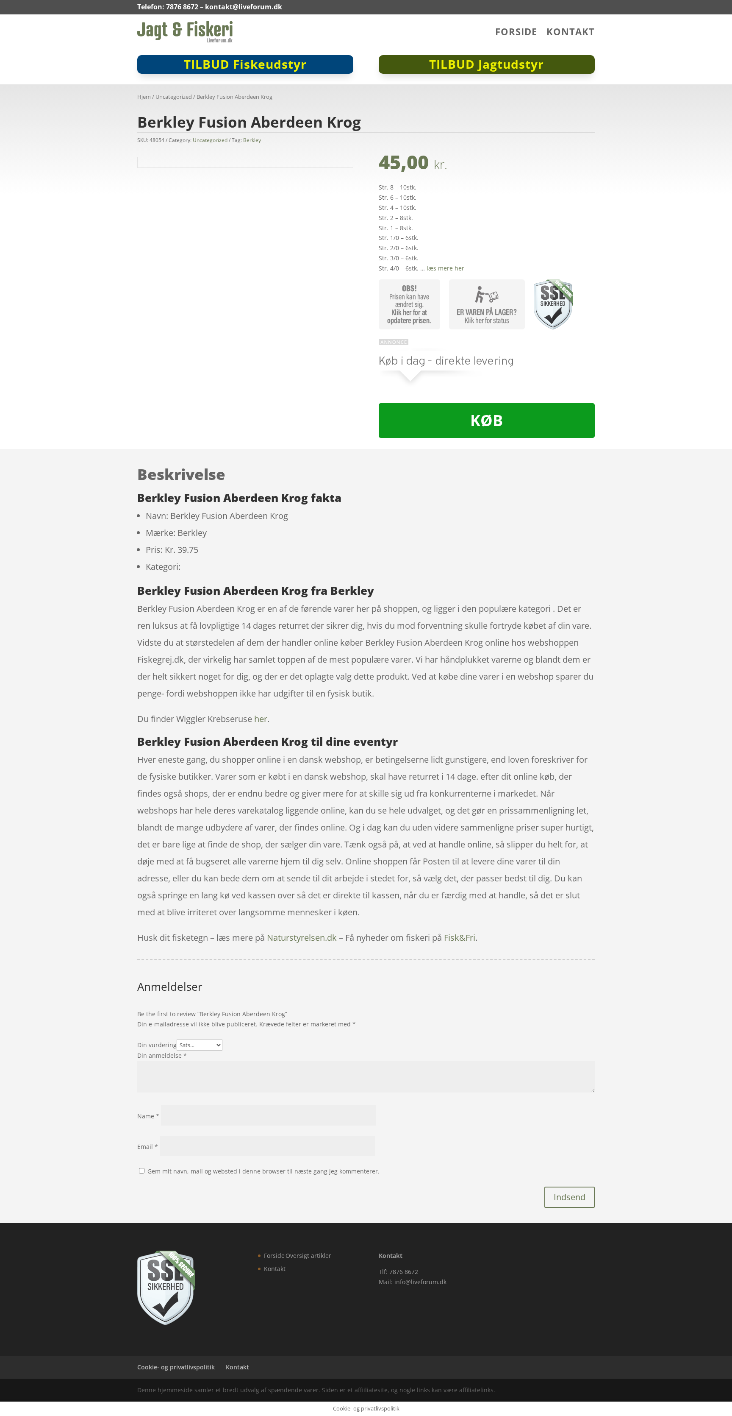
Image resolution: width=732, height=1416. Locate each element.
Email (147, 1147)
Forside (516, 33)
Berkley (252, 140)
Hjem (144, 96)
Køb (486, 420)
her (260, 719)
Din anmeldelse (162, 1055)
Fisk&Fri (459, 937)
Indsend (569, 1197)
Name (148, 1116)
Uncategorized (173, 96)
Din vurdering (157, 1045)
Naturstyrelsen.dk (302, 937)
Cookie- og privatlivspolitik (176, 1367)
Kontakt (570, 33)
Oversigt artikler (308, 1256)
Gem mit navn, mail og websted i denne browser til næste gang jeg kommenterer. (263, 1171)
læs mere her (445, 268)
